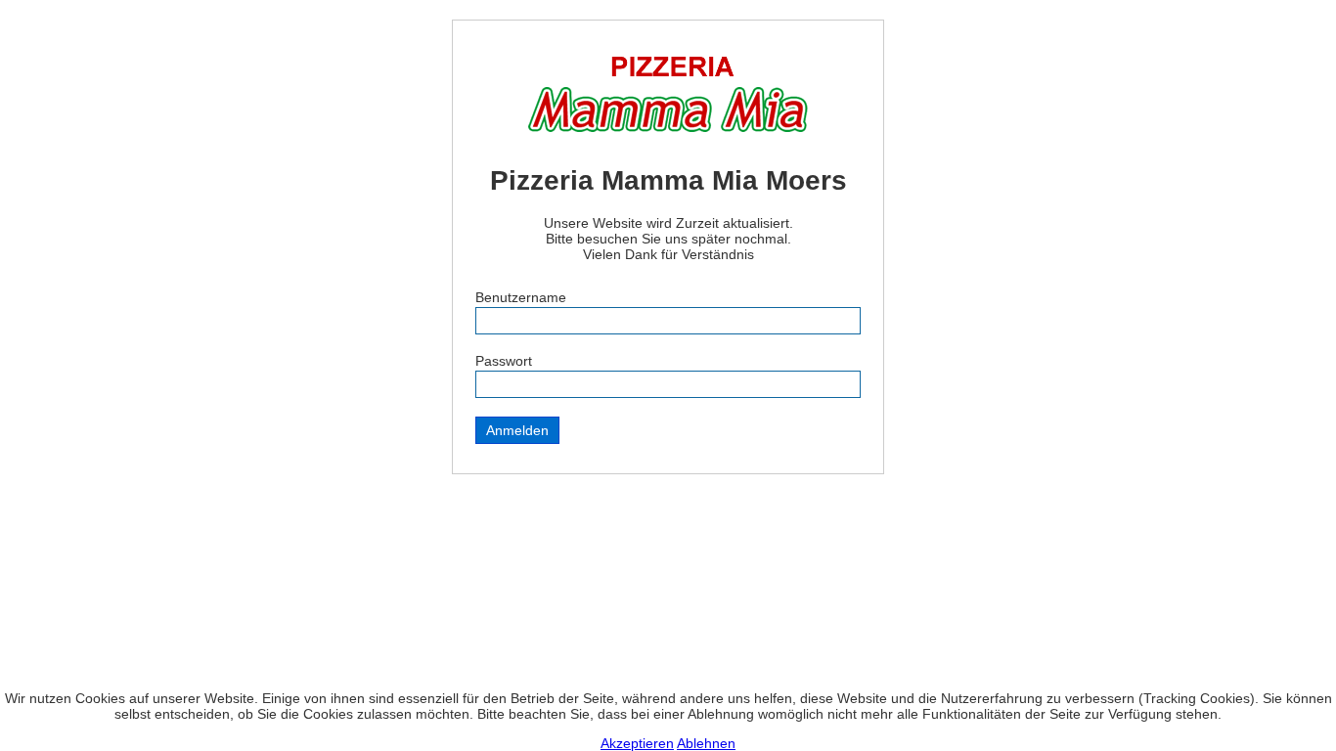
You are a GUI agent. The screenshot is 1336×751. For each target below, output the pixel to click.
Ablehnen (706, 743)
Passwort (503, 361)
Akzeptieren (637, 743)
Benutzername (520, 297)
